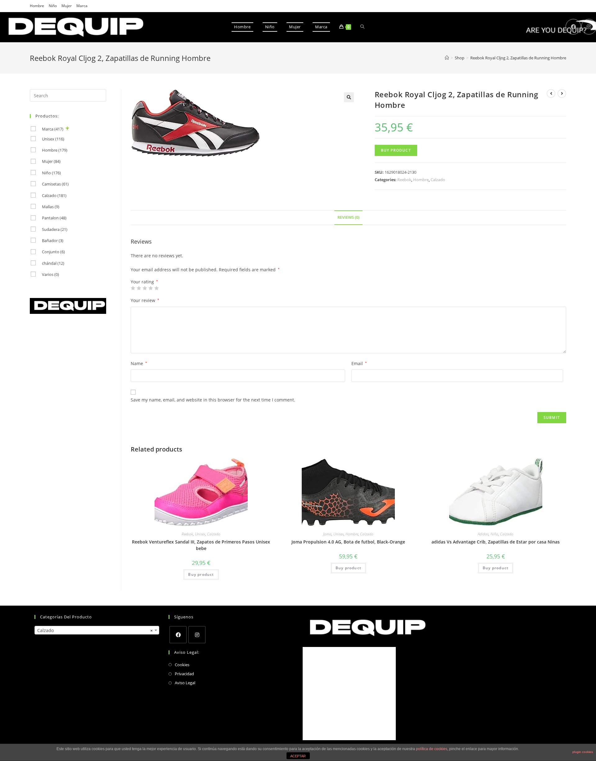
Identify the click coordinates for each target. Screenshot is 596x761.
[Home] (447, 58)
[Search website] (362, 27)
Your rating (144, 282)
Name (139, 363)
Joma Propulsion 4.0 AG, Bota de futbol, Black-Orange (348, 542)
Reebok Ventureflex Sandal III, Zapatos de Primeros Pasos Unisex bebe (201, 545)
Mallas (50, 206)
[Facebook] (178, 634)
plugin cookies (582, 752)
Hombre (37, 5)
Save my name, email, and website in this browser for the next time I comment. (213, 400)
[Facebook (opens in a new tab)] (573, 26)
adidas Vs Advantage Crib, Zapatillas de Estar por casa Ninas (495, 542)
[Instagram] (196, 634)
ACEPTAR (298, 756)
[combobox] (96, 630)
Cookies (182, 664)
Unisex (200, 534)
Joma (327, 534)
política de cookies (431, 749)
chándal (53, 263)
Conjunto (53, 251)
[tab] (348, 218)
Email (359, 363)
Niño (53, 5)
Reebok (404, 179)
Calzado (438, 179)
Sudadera (54, 229)
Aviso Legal (185, 682)
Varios (50, 274)
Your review (145, 300)
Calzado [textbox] (95, 630)
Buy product (396, 150)
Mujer (66, 5)
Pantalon (54, 218)
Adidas (483, 534)
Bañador (52, 240)
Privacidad (184, 673)
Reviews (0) (348, 217)
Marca (82, 5)
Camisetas (55, 184)
